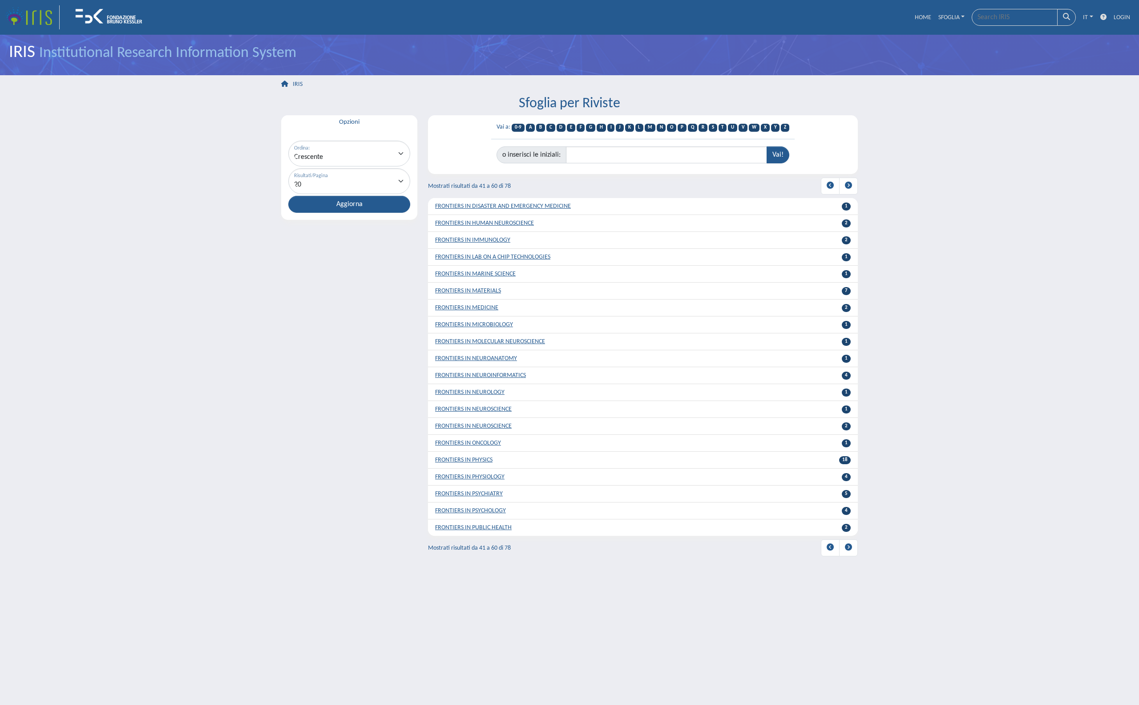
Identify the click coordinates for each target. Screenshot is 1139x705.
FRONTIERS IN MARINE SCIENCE (475, 274)
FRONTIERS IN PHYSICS (464, 460)
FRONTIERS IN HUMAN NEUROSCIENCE (484, 223)
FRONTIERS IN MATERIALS (468, 291)
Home (923, 17)
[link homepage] (32, 17)
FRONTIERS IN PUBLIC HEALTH (473, 527)
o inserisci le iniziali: (531, 154)
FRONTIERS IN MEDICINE (466, 307)
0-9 (518, 127)
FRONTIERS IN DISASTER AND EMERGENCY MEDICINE (503, 206)
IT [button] (1085, 17)
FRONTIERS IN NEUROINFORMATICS (480, 375)
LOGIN (1122, 17)
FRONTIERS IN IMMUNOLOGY (472, 240)
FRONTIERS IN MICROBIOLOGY (474, 324)
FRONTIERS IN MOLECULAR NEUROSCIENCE (490, 341)
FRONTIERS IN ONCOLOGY (468, 443)
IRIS (298, 84)
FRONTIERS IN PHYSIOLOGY (470, 477)
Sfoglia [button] (949, 17)
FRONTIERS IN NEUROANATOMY (476, 358)
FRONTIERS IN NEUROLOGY (470, 392)
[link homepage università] (112, 17)
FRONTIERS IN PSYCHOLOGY (470, 510)
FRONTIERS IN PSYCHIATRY (469, 493)
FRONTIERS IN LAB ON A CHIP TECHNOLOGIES (492, 257)
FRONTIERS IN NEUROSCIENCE (473, 409)
